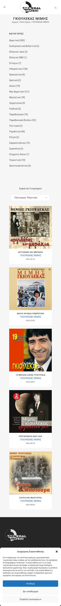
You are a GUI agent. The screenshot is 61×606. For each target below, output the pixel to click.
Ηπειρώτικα (15, 69)
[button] (56, 551)
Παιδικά (13, 108)
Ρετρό (12, 137)
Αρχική (15, 22)
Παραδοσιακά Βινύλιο (20, 120)
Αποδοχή (30, 583)
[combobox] (30, 198)
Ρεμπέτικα (14, 131)
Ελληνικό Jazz (16, 51)
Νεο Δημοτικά (16, 91)
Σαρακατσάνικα (17, 143)
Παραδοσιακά (16, 114)
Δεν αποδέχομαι (30, 591)
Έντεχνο (13, 63)
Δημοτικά (14, 40)
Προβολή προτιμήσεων (30, 599)
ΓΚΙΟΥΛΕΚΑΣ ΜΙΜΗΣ (30, 255)
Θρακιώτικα (15, 74)
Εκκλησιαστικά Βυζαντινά (22, 46)
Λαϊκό (12, 86)
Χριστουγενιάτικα (18, 165)
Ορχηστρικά (15, 103)
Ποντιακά (14, 125)
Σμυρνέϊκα (14, 148)
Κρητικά (13, 80)
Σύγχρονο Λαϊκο (17, 154)
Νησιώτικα (14, 97)
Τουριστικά (15, 160)
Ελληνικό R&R (16, 57)
